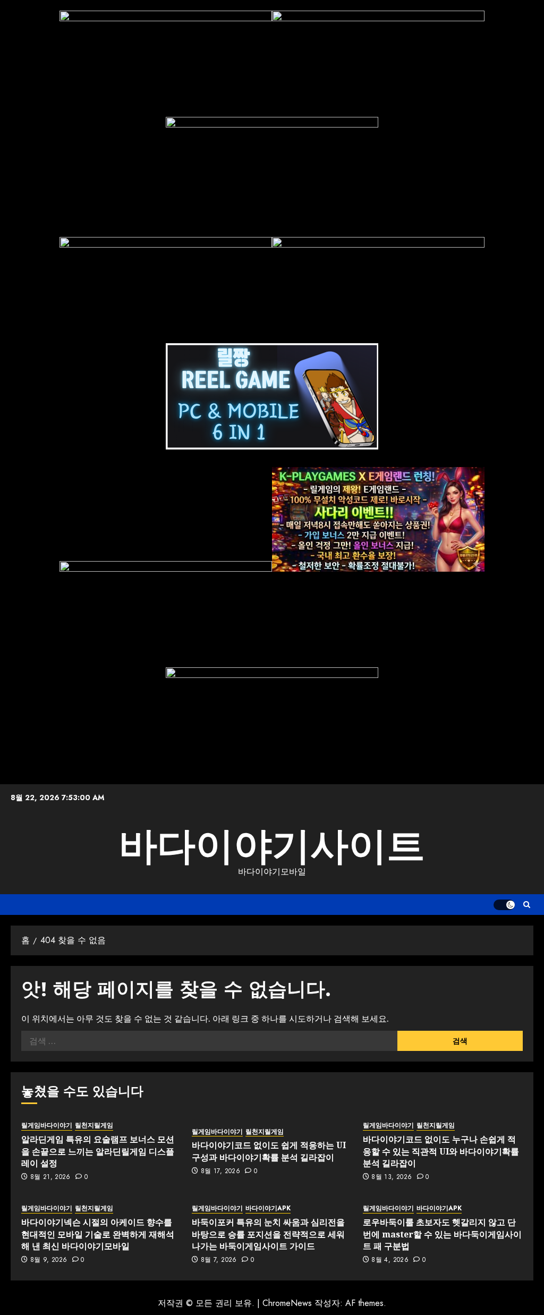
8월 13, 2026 (391, 1177)
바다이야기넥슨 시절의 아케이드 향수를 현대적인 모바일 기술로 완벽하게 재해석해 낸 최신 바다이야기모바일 (97, 1234)
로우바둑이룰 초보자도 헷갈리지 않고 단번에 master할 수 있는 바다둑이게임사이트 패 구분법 (442, 1234)
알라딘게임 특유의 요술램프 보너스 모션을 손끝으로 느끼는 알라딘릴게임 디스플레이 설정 (97, 1151)
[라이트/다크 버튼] (504, 905)
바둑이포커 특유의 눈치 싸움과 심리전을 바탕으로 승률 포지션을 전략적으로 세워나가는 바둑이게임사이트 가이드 (268, 1234)
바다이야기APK (268, 1208)
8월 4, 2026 (390, 1260)
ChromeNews (287, 1303)
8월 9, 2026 (48, 1260)
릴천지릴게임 (94, 1125)
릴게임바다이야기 (46, 1125)
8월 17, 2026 (220, 1171)
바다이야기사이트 (272, 845)
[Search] (526, 904)
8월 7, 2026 (219, 1260)
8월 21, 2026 (50, 1177)
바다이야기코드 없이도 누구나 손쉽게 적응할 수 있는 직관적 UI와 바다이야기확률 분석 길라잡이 (441, 1151)
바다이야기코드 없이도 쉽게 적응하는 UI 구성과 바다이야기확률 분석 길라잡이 (269, 1151)
